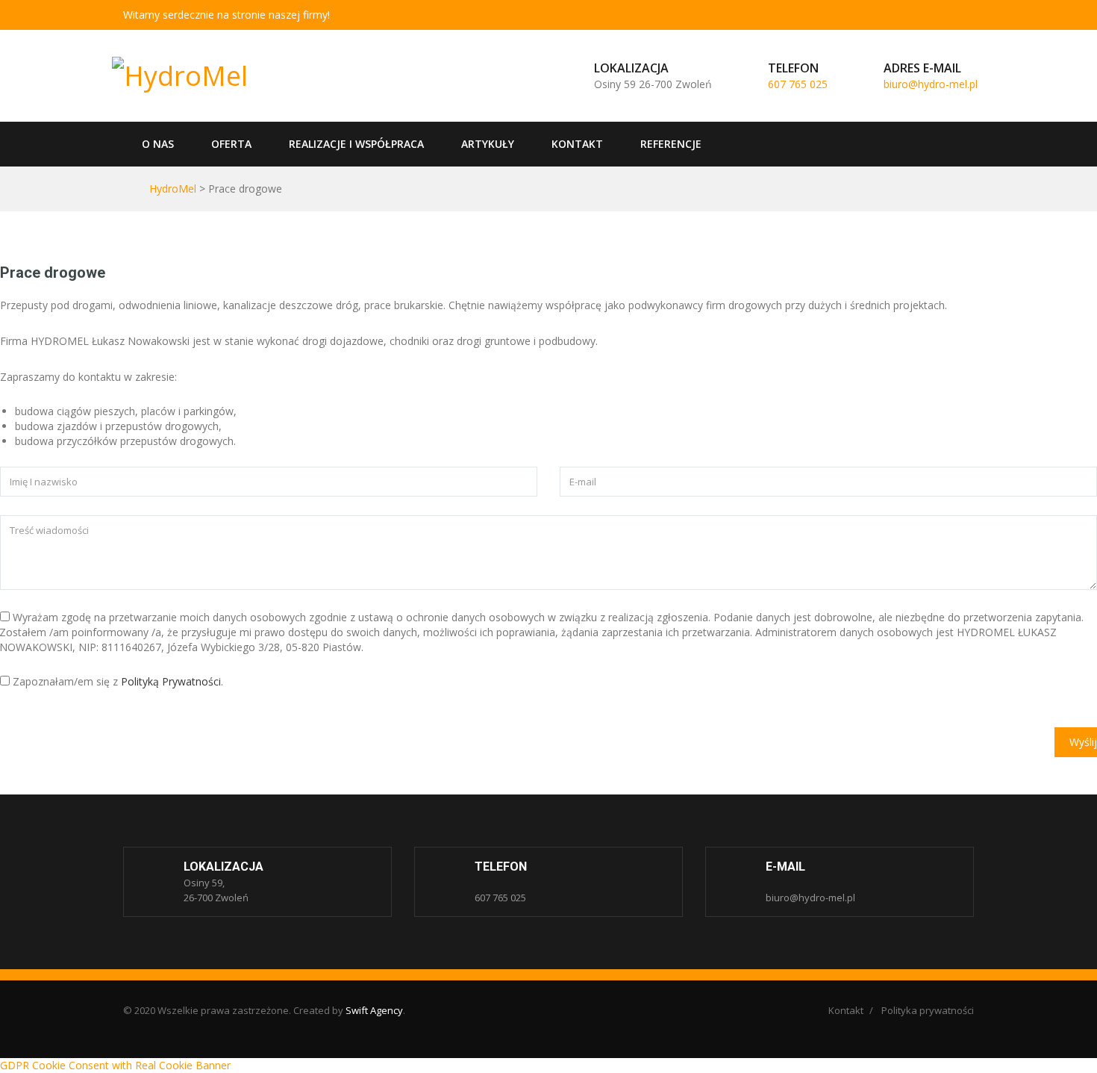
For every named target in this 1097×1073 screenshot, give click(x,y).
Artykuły (487, 144)
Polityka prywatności (927, 1010)
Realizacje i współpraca (356, 144)
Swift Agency (374, 1010)
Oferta (231, 144)
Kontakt (577, 144)
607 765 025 (798, 84)
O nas (158, 144)
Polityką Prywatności (171, 681)
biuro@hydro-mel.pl (931, 84)
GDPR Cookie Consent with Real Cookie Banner (115, 1065)
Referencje (670, 144)
